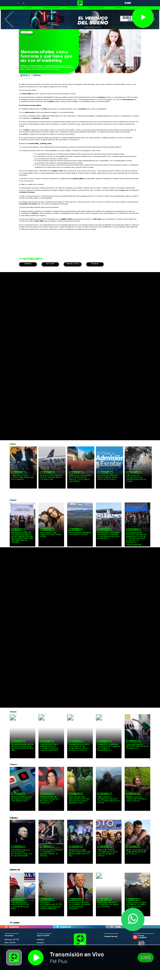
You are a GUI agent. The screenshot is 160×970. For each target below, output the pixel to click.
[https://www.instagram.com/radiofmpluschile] (6, 926)
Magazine (26, 32)
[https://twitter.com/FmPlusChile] (112, 926)
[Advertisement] (80, 352)
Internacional (18, 899)
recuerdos (95, 264)
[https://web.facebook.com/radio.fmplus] (58, 926)
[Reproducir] (143, 17)
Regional (104, 529)
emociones (50, 264)
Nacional (18, 741)
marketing (28, 264)
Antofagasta (133, 529)
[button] (9, 19)
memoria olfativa (72, 264)
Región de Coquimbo (19, 472)
